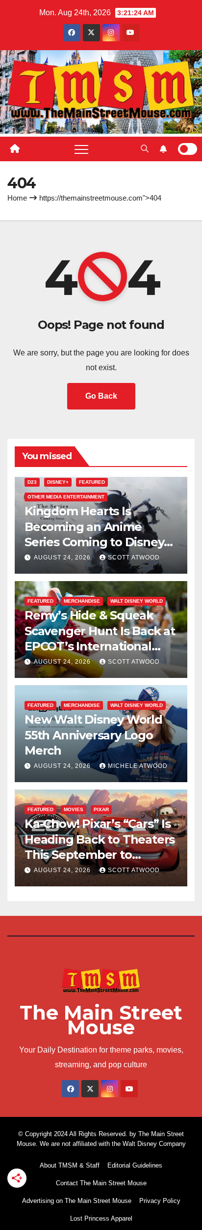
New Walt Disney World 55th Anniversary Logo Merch (93, 734)
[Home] (14, 149)
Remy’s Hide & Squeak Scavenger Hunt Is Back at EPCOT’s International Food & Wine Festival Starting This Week (100, 646)
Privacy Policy (159, 1200)
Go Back (101, 396)
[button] (145, 149)
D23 (32, 482)
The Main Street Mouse (101, 1019)
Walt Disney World (136, 601)
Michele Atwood (138, 765)
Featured (92, 482)
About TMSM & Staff (70, 1165)
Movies (73, 809)
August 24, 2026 (63, 557)
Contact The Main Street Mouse (101, 1183)
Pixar (101, 809)
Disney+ (58, 482)
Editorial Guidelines (134, 1165)
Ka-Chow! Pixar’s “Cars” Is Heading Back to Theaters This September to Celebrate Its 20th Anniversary (100, 854)
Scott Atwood (134, 557)
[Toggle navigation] (81, 149)
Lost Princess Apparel (101, 1218)
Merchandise (82, 601)
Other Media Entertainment (65, 496)
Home (17, 198)
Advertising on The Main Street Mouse (76, 1200)
